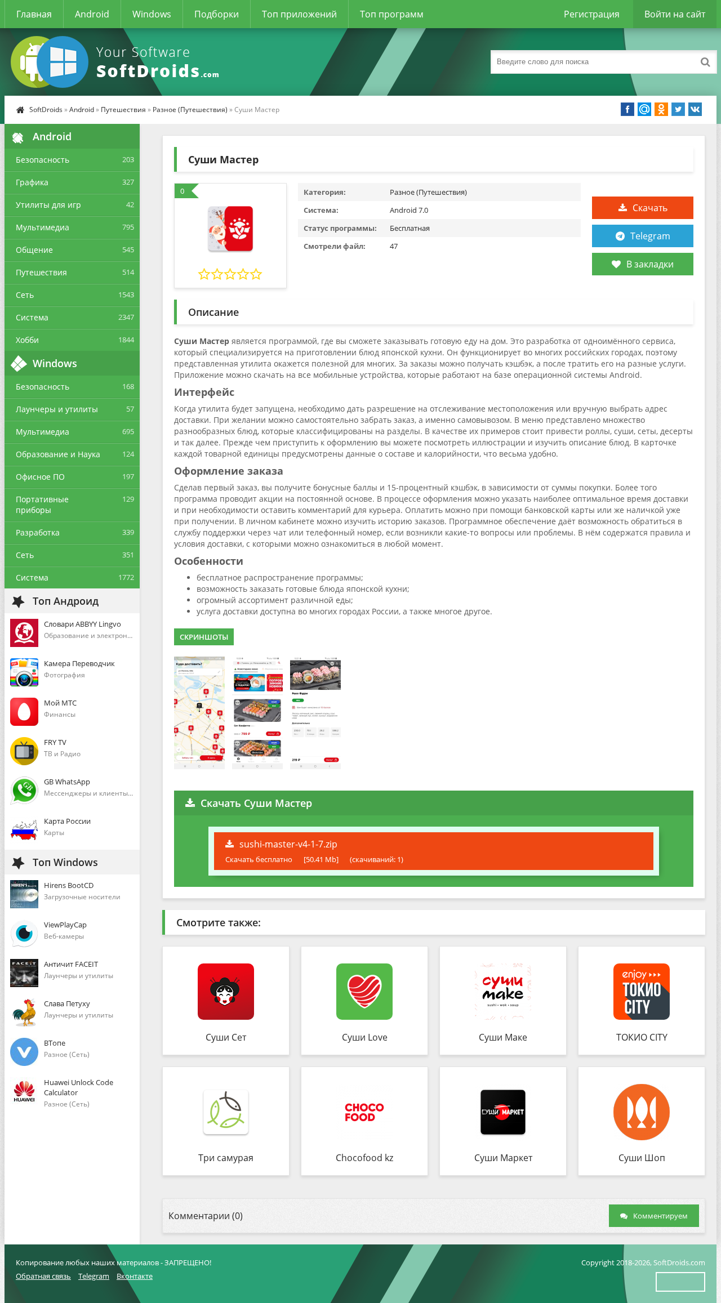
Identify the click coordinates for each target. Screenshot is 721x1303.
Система (32, 317)
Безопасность (42, 159)
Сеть (25, 294)
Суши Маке (503, 1037)
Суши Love (365, 1037)
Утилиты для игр (48, 204)
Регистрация (592, 14)
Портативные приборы (42, 504)
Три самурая (225, 1158)
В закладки (650, 264)
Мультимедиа (42, 227)
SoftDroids (46, 109)
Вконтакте (135, 1276)
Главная (34, 14)
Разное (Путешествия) (190, 109)
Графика (32, 182)
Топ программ (392, 14)
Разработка (38, 532)
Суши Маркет (503, 1158)
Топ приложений (299, 14)
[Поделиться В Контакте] (695, 109)
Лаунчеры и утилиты (57, 409)
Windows (151, 14)
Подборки (216, 14)
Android (92, 14)
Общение (34, 249)
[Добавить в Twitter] (678, 109)
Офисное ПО (40, 476)
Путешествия (123, 109)
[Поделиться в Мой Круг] (644, 109)
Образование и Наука (58, 454)
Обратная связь (43, 1276)
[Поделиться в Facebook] (627, 109)
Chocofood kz (364, 1158)
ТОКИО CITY (641, 1037)
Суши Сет (226, 1037)
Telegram (650, 236)
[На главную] (117, 62)
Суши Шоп (641, 1158)
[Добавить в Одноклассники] (661, 109)
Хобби (27, 339)
